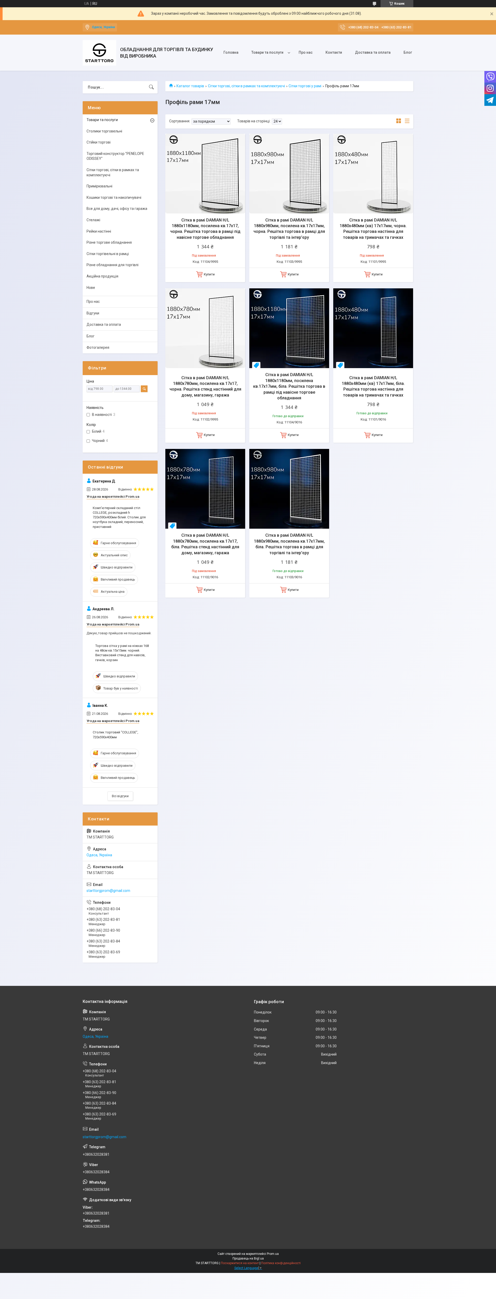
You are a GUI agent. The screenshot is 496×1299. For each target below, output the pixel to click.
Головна (230, 52)
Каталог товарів (190, 86)
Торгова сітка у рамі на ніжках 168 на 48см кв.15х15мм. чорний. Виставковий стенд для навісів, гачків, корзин (122, 653)
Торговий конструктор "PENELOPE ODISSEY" (115, 156)
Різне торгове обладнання (109, 242)
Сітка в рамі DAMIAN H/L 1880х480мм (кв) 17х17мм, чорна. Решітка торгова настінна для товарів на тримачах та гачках (373, 229)
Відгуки (93, 313)
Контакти (334, 52)
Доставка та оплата (373, 52)
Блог (408, 52)
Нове (91, 288)
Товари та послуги (267, 52)
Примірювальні (99, 186)
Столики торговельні (104, 131)
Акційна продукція (102, 276)
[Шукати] (151, 87)
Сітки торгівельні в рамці (108, 254)
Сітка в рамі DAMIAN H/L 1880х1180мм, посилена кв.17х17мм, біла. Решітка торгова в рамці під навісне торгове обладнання (289, 386)
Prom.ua (273, 1254)
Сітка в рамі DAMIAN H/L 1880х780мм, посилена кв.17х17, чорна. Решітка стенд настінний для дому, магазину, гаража (205, 386)
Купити (209, 274)
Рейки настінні (99, 231)
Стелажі (93, 220)
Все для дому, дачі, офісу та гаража (117, 209)
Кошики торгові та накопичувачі (114, 197)
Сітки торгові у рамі (305, 86)
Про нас (306, 52)
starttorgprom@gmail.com (108, 891)
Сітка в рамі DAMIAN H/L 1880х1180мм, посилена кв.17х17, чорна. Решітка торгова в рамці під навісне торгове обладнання (205, 229)
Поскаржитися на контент (240, 1263)
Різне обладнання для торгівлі (112, 265)
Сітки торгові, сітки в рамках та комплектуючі (246, 86)
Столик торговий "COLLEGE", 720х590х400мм (115, 734)
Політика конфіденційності (281, 1263)
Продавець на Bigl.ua (248, 1258)
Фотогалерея (98, 347)
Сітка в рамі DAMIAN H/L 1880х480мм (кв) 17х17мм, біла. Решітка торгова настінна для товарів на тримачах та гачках (373, 386)
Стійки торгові (99, 142)
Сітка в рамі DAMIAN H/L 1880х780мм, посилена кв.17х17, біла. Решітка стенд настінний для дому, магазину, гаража (205, 544)
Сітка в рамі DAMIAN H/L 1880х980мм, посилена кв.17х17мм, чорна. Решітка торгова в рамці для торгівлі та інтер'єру (289, 229)
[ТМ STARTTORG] (99, 53)
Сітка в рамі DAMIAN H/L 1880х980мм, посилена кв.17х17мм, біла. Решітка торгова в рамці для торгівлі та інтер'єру (289, 544)
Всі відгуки (120, 796)
